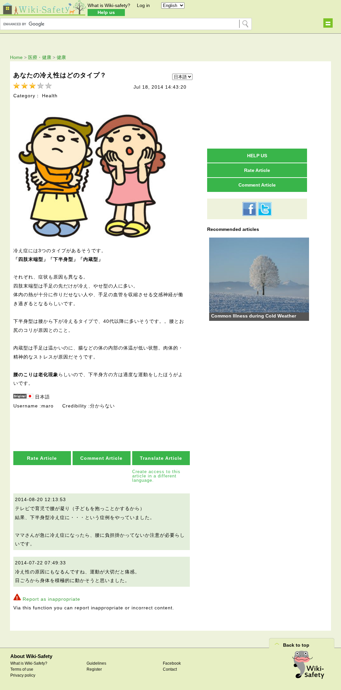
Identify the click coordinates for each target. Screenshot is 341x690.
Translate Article (161, 458)
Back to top (296, 645)
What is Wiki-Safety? (28, 663)
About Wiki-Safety (31, 656)
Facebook (172, 663)
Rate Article (42, 458)
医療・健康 (39, 57)
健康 (61, 57)
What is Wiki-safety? (109, 5)
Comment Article (101, 458)
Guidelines (96, 663)
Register (94, 669)
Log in (143, 5)
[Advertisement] (257, 104)
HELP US (257, 155)
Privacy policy (22, 675)
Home (16, 57)
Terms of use (21, 669)
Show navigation (328, 23)
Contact (170, 669)
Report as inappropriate (51, 599)
